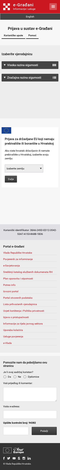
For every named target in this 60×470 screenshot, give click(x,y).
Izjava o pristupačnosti (16, 317)
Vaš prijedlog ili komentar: (17, 383)
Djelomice (33, 376)
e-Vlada (7, 343)
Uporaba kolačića (13, 330)
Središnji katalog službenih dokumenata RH (27, 271)
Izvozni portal (10, 291)
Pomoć (32, 35)
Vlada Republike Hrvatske (17, 252)
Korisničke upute (13, 35)
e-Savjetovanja (11, 265)
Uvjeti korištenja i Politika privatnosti (23, 310)
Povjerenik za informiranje (18, 259)
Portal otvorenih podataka (17, 297)
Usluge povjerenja (13, 336)
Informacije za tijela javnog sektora (23, 323)
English (30, 16)
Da (9, 376)
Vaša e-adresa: (11, 406)
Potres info (9, 284)
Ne (19, 376)
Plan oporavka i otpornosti (18, 278)
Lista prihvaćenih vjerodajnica (20, 304)
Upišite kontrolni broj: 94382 (19, 422)
